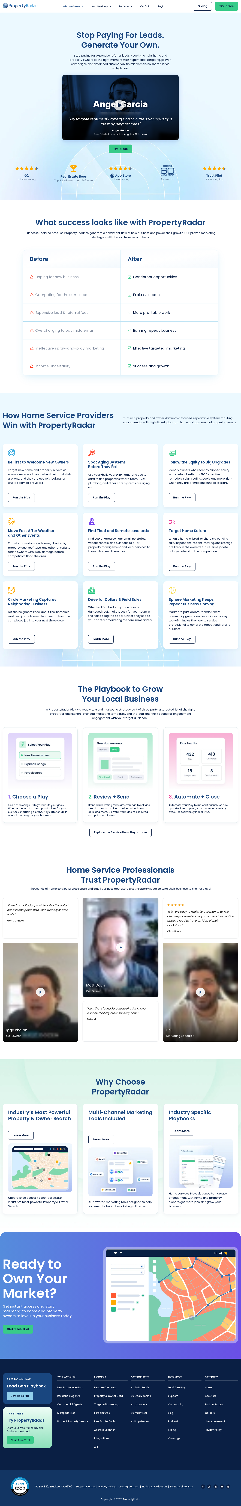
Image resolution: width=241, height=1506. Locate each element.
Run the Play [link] (21, 497)
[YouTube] (222, 1486)
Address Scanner (104, 1430)
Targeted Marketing (106, 1404)
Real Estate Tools (104, 1421)
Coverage (174, 1438)
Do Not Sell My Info (181, 1486)
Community (175, 1404)
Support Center (86, 1486)
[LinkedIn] (215, 1486)
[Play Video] (120, 107)
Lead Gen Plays (177, 1387)
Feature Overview (105, 1387)
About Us (210, 1396)
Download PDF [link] (20, 1396)
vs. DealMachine (141, 1396)
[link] (20, 5)
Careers (210, 1413)
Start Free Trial (18, 1329)
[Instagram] (228, 1486)
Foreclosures (102, 1413)
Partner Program (215, 1404)
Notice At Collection (154, 1486)
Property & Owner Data (108, 1396)
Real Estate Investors (70, 1387)
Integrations (101, 1438)
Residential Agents (68, 1396)
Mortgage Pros (66, 1413)
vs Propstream (140, 1421)
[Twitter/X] (209, 1486)
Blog (170, 1413)
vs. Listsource (139, 1404)
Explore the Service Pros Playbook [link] (118, 832)
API (96, 1447)
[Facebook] (203, 1486)
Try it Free (226, 6)
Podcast (173, 1421)
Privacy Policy (213, 1430)
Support (173, 1396)
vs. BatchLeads (140, 1387)
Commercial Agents (69, 1404)
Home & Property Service (72, 1421)
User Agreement (215, 1421)
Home (208, 1387)
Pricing (172, 1430)
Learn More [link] (101, 639)
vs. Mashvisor (139, 1413)
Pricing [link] (202, 6)
